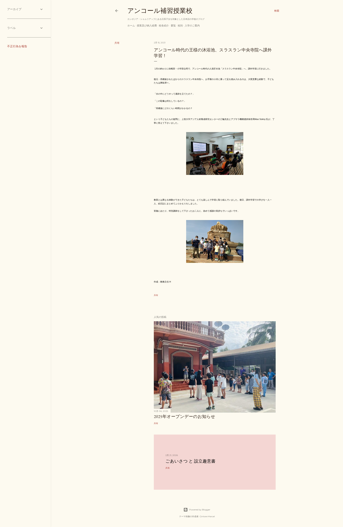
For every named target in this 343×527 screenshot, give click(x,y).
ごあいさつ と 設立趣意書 (190, 461)
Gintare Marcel (207, 516)
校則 (180, 25)
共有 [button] (117, 42)
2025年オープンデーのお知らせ (184, 416)
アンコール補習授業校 (159, 10)
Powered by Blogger (199, 509)
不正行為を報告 (17, 46)
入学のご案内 (192, 25)
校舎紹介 (164, 25)
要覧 (173, 25)
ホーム (131, 25)
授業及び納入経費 (147, 25)
